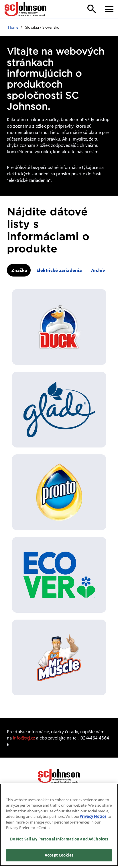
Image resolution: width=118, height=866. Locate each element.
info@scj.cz (24, 738)
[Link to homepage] (25, 9)
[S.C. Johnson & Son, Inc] (59, 776)
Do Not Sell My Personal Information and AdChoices (59, 839)
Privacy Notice (93, 816)
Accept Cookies (59, 855)
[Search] (91, 9)
